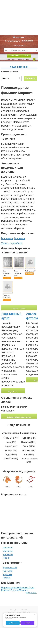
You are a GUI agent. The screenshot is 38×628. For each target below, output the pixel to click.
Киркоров (7, 571)
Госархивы (21, 59)
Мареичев (8, 547)
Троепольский (10, 567)
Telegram (14, 623)
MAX (28, 623)
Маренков (8, 554)
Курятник (7, 574)
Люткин (6, 577)
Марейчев (8, 551)
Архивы (8, 59)
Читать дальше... (31, 592)
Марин (6, 558)
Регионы (14, 59)
